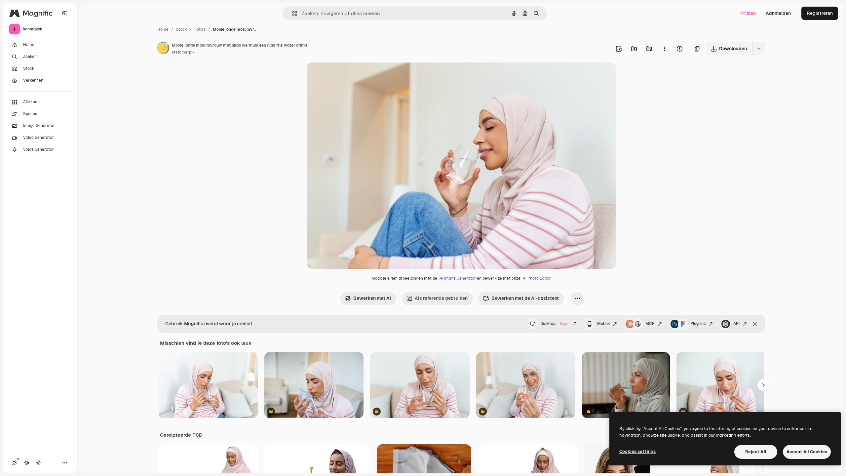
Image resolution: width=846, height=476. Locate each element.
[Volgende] (763, 385)
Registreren (820, 13)
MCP (650, 323)
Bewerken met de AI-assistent (525, 298)
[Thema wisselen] (38, 462)
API (736, 323)
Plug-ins (698, 323)
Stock (181, 29)
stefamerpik (183, 52)
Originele (350, 75)
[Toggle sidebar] (64, 13)
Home (163, 29)
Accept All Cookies (807, 452)
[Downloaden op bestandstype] (758, 48)
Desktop (553, 323)
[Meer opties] (664, 48)
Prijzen (748, 13)
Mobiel (603, 323)
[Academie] (26, 462)
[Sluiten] (754, 324)
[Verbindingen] (14, 462)
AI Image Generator (458, 278)
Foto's (200, 29)
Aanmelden (778, 13)
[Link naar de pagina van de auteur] (163, 49)
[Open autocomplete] (292, 13)
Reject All (755, 452)
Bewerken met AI (372, 298)
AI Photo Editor (537, 278)
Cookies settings (637, 451)
